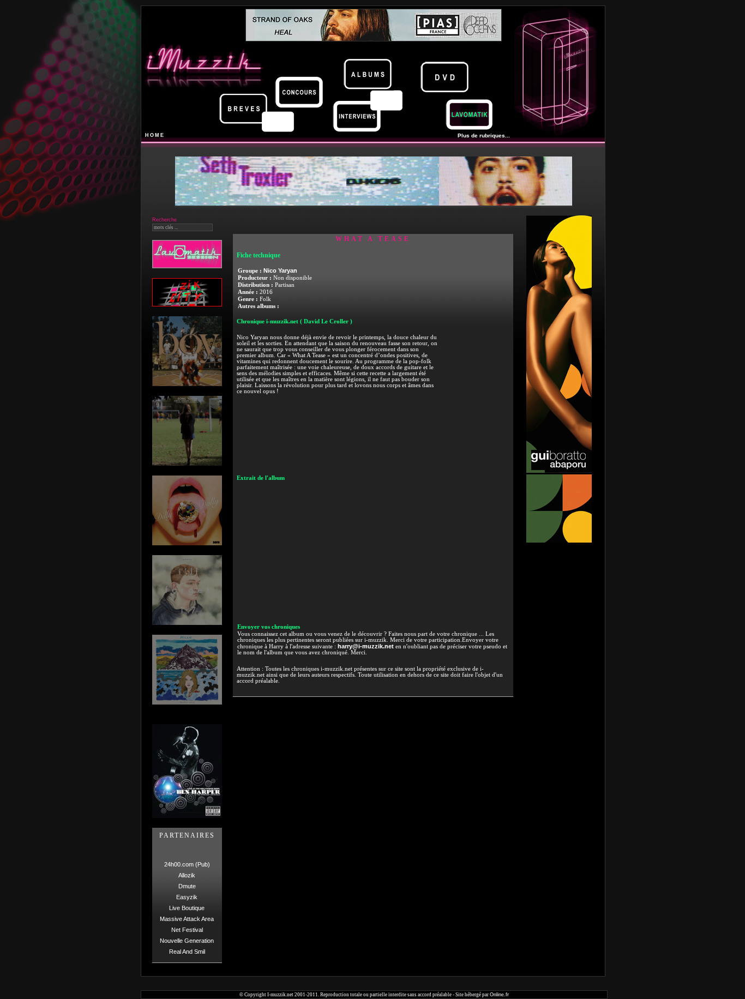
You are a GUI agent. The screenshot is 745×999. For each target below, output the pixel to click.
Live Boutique (187, 908)
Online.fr (499, 994)
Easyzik (186, 897)
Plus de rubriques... (484, 136)
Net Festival (187, 929)
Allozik (186, 875)
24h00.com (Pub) (187, 864)
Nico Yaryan (280, 270)
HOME (155, 135)
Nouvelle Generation (187, 940)
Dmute (187, 886)
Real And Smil (187, 951)
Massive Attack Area (187, 919)
